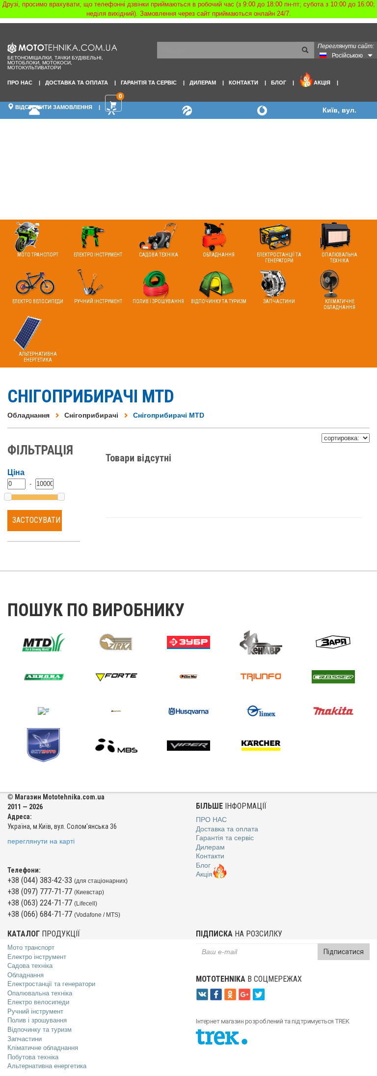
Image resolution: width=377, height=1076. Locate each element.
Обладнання (28, 415)
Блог (278, 82)
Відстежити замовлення (53, 107)
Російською (347, 55)
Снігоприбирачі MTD (168, 415)
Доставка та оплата (76, 82)
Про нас (19, 82)
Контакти (243, 82)
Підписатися (343, 952)
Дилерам (202, 82)
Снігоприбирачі (91, 415)
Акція (322, 82)
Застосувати (36, 520)
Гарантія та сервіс (149, 82)
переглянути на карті (41, 841)
